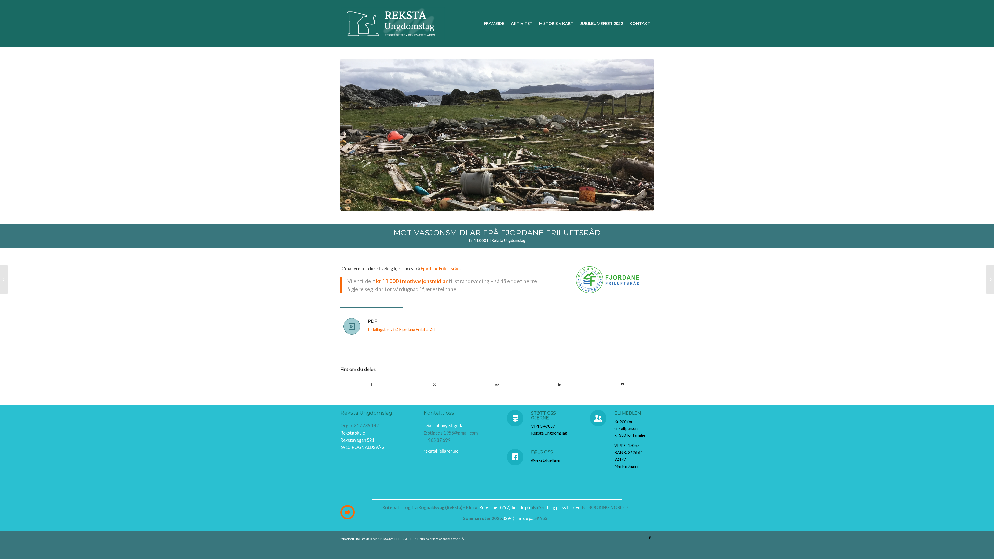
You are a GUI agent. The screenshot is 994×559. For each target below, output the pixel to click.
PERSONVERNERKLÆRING (397, 538)
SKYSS (537, 507)
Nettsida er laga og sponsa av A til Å (440, 538)
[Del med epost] (622, 384)
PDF (372, 321)
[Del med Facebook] (371, 384)
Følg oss (542, 452)
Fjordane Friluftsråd (440, 268)
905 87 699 (439, 440)
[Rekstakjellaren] (393, 23)
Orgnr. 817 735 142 (359, 425)
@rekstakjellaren (546, 460)
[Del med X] (434, 384)
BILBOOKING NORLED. (605, 507)
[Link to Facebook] (650, 538)
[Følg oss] (515, 457)
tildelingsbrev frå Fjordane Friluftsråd (401, 329)
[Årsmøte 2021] (4, 279)
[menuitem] (494, 23)
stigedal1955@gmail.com (453, 433)
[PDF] (351, 326)
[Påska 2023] (990, 279)
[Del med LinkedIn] (559, 384)
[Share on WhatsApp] (497, 384)
